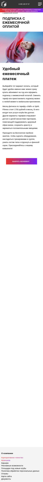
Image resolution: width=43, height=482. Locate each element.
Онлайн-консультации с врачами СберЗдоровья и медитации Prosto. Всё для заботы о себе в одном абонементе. (21, 10)
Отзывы (4, 474)
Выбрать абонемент (21, 161)
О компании (7, 453)
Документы (6, 479)
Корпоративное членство (12, 458)
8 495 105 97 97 (24, 4)
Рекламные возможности (12, 466)
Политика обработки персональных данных (20, 471)
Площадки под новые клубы (13, 468)
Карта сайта (6, 476)
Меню (40, 4)
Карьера (4, 463)
